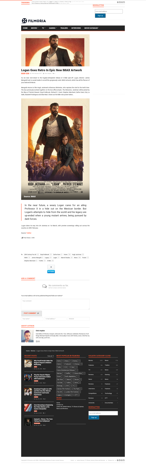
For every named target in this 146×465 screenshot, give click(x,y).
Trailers (64, 28)
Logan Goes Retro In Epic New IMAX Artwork (51, 70)
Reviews (91, 374)
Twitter (28, 233)
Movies (34, 28)
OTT (106, 398)
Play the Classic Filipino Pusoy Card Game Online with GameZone (42, 377)
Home (25, 28)
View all (49, 356)
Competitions (92, 393)
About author (27, 326)
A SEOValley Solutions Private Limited (49, 460)
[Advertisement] (86, 11)
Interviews (76, 28)
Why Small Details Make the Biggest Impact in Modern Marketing (51, 2)
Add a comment (28, 278)
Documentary (109, 402)
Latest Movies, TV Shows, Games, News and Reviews (91, 460)
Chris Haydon (48, 73)
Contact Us (59, 404)
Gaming (52, 28)
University (91, 402)
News (27, 73)
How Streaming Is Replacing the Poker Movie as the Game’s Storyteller (43, 407)
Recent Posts (30, 356)
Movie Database (91, 28)
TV (43, 28)
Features (91, 365)
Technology (108, 393)
